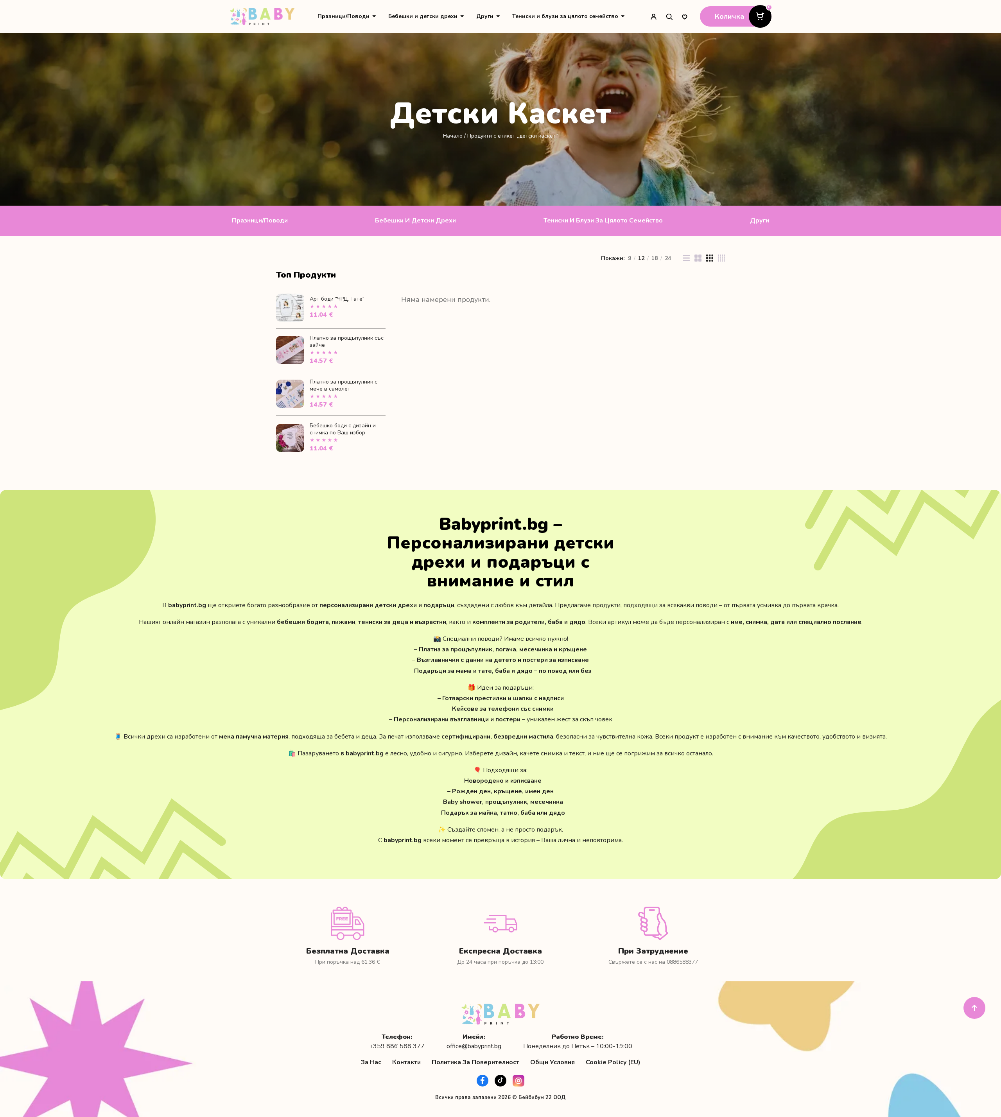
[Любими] (685, 16)
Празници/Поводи (344, 16)
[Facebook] (482, 1081)
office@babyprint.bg (474, 1046)
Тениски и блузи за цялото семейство (565, 16)
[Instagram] (518, 1081)
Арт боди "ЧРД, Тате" (337, 299)
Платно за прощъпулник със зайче (347, 341)
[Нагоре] (974, 1008)
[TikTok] (500, 1081)
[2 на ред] (697, 258)
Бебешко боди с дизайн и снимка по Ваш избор (343, 429)
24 (668, 258)
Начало (453, 136)
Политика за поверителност (475, 1062)
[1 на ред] (686, 258)
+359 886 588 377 (397, 1046)
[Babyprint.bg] (262, 16)
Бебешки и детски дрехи (422, 16)
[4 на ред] (721, 258)
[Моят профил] (653, 16)
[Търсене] (669, 16)
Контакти (406, 1062)
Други (484, 16)
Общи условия (552, 1062)
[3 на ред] (709, 258)
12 (641, 258)
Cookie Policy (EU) (613, 1062)
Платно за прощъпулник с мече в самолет (343, 385)
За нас (371, 1062)
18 (654, 258)
